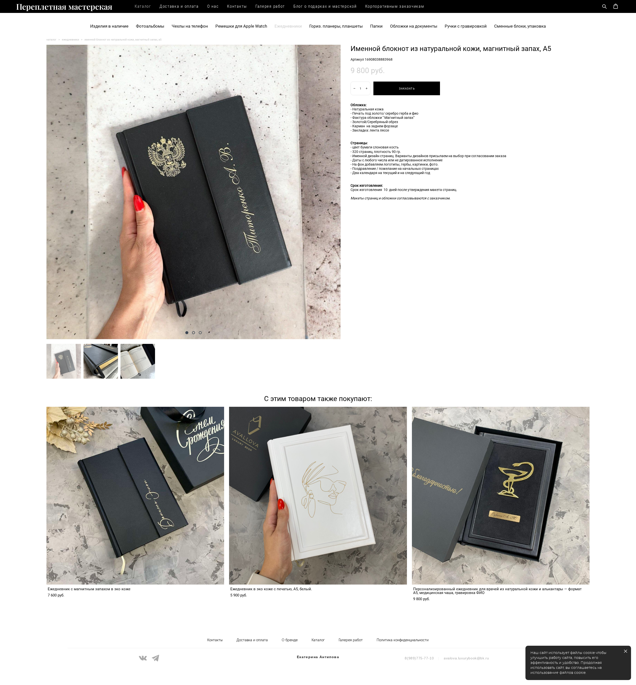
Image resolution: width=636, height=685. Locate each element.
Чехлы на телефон (190, 26)
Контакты (237, 6)
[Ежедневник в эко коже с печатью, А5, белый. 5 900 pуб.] (318, 496)
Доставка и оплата (179, 6)
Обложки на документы (413, 26)
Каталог (143, 6)
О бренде (290, 640)
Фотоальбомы (150, 26)
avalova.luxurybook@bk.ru (466, 658)
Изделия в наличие (109, 26)
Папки (376, 26)
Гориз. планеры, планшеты (336, 26)
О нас (213, 6)
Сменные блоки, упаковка (520, 26)
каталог (51, 39)
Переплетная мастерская (64, 6)
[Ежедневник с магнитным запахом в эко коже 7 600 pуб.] (135, 496)
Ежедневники (288, 26)
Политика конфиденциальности (403, 640)
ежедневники (70, 39)
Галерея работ (270, 6)
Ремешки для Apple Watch (241, 26)
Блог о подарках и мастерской (325, 6)
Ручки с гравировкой (466, 26)
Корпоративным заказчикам (394, 6)
